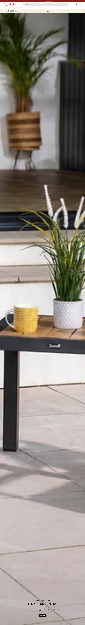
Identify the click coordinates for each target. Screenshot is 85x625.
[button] (80, 4)
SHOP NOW (20, 35)
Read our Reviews (48, 0)
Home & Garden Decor (19, 8)
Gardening (29, 8)
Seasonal (54, 8)
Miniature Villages (37, 8)
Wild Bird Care (47, 8)
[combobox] (46, 4)
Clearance (61, 8)
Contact (79, 7)
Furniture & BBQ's (7, 8)
